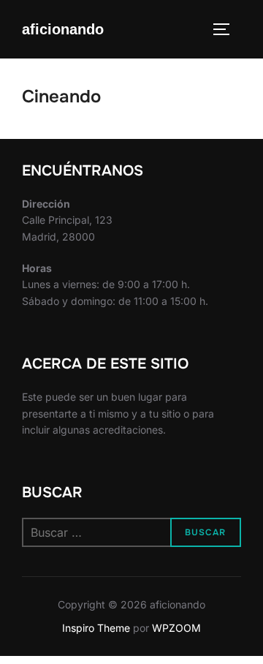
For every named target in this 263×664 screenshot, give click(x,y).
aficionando (63, 29)
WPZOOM (176, 628)
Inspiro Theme (96, 628)
